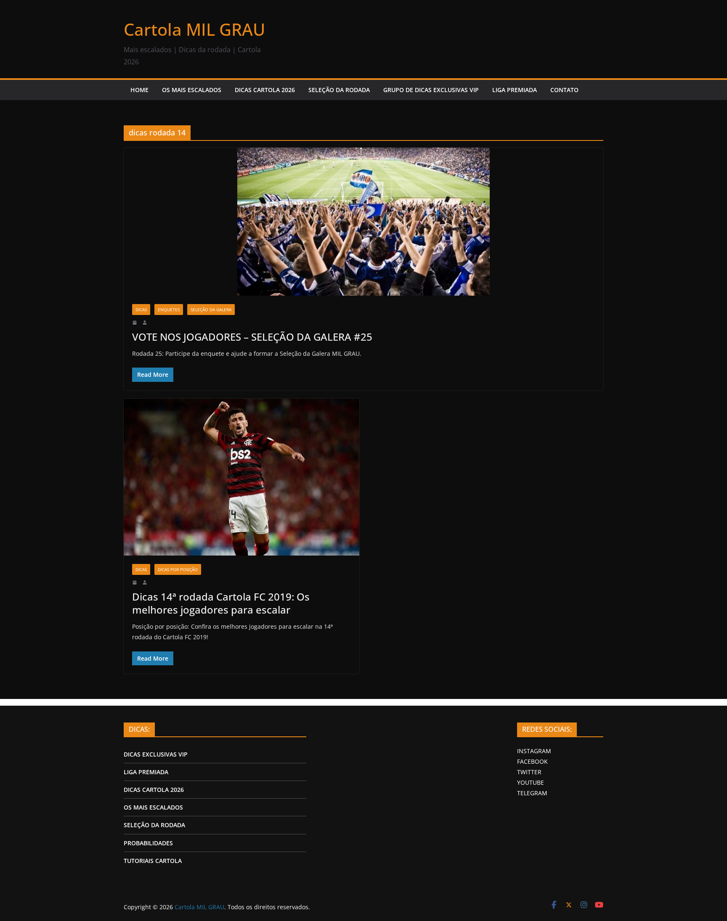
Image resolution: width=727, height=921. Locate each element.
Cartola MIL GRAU (194, 29)
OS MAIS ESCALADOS (191, 90)
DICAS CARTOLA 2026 (265, 90)
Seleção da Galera (211, 309)
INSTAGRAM (534, 751)
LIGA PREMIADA (514, 90)
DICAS (141, 309)
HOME (139, 90)
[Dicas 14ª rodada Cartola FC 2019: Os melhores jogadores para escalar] (241, 477)
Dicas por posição (178, 569)
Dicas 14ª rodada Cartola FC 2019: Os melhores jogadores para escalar (221, 603)
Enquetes (169, 309)
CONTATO (564, 90)
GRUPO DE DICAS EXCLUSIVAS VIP (431, 90)
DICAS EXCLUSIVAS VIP (156, 754)
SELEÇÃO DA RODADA (339, 90)
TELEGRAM (532, 793)
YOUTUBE (530, 782)
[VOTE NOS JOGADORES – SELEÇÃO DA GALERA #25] (363, 222)
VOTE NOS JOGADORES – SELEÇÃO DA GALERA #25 (252, 337)
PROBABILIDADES (148, 843)
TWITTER (529, 772)
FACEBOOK (532, 761)
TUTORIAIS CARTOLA (153, 861)
